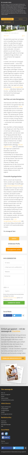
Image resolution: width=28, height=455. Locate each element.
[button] (7, 315)
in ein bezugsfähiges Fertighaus (13, 88)
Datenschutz (4, 422)
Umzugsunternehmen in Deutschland (9, 452)
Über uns (3, 392)
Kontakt (3, 412)
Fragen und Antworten (6, 407)
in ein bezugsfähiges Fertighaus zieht (12, 220)
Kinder (20, 107)
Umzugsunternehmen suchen (7, 400)
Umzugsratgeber (4, 408)
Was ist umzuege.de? (5, 394)
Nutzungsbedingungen (6, 424)
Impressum (3, 421)
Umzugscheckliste (5, 410)
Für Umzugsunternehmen (6, 414)
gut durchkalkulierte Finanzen (14, 186)
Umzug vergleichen (22, 452)
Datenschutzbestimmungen (10, 298)
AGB (2, 426)
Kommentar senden (14, 303)
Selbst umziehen (4, 398)
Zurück (14, 239)
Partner (2, 396)
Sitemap (3, 441)
